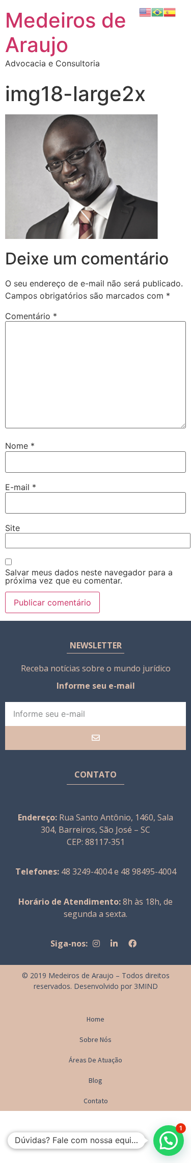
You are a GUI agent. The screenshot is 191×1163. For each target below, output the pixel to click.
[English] (145, 11)
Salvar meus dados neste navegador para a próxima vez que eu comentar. (89, 576)
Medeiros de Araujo (65, 32)
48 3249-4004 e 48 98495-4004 (118, 871)
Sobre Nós (95, 1039)
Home (95, 1019)
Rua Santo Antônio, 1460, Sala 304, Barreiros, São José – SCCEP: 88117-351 (107, 829)
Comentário (31, 316)
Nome (20, 446)
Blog (95, 1080)
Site (12, 528)
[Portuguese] (157, 11)
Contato (96, 1100)
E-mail (20, 487)
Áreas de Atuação (95, 1059)
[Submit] (95, 738)
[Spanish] (169, 11)
